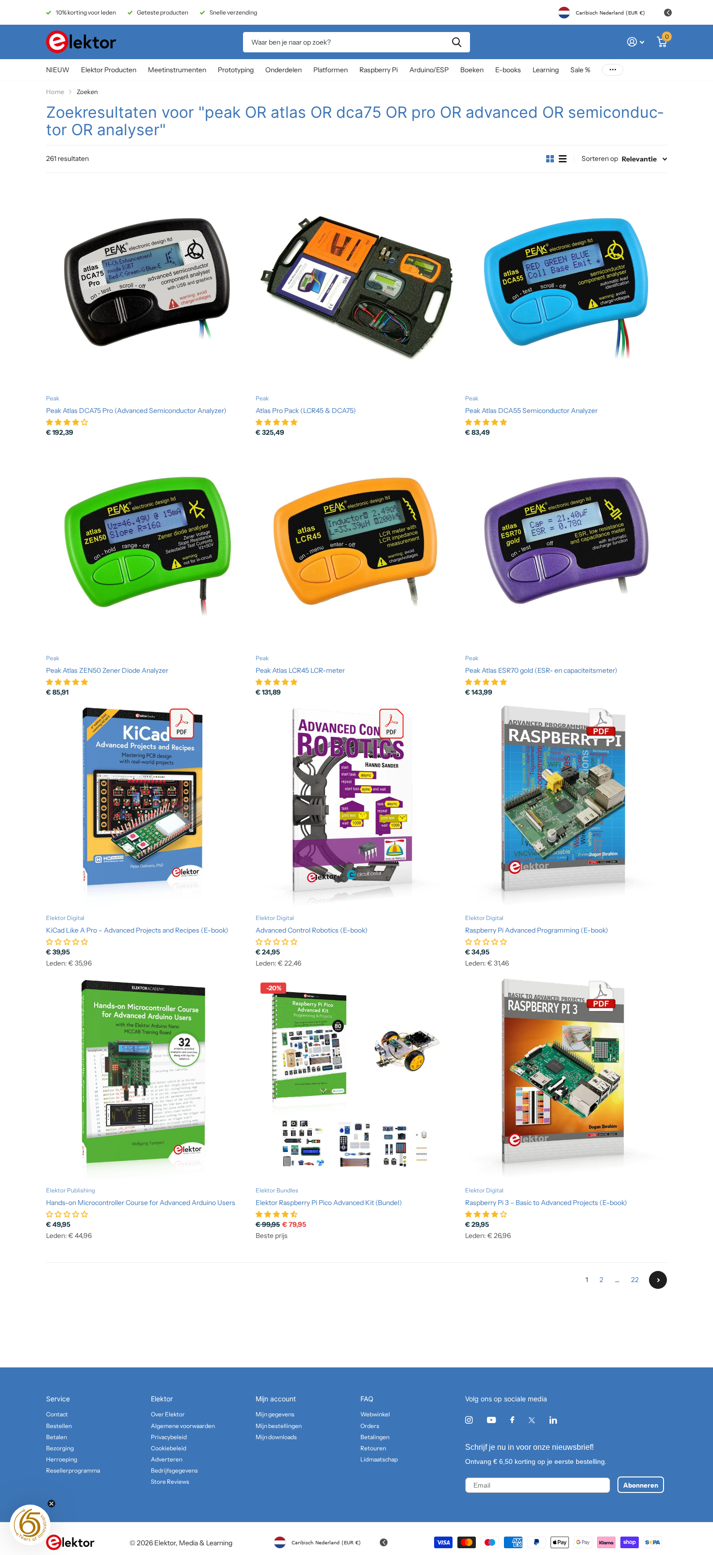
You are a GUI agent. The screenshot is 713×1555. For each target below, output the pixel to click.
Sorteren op (600, 158)
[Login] (636, 42)
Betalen (56, 1437)
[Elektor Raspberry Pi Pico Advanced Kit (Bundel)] (356, 1078)
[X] (532, 1420)
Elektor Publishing (70, 1190)
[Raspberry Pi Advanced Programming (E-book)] (566, 806)
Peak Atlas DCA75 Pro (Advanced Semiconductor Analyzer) (136, 410)
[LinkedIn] (553, 1420)
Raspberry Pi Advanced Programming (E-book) (536, 930)
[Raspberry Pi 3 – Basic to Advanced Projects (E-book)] (566, 1078)
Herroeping (61, 1459)
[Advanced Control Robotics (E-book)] (356, 806)
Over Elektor (168, 1414)
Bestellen (59, 1425)
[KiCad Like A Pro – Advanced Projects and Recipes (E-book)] (147, 806)
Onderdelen (283, 69)
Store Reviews (170, 1481)
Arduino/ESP (429, 69)
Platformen (330, 69)
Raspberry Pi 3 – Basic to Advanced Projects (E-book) (546, 1202)
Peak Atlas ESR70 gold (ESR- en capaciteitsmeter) (541, 670)
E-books (508, 69)
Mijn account (276, 1399)
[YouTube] (491, 1420)
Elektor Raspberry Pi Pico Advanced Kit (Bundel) (329, 1202)
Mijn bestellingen (279, 1425)
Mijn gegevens (275, 1414)
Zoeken (456, 42)
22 (635, 1279)
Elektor (162, 1399)
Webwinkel (375, 1414)
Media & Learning (205, 1543)
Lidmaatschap (379, 1459)
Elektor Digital (65, 917)
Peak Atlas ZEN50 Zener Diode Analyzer (107, 670)
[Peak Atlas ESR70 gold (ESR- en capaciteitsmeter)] (566, 546)
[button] (30, 1525)
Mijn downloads (276, 1437)
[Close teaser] (51, 1503)
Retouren (373, 1448)
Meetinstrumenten (177, 69)
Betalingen (374, 1437)
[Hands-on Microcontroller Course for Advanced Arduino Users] (147, 1078)
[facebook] (512, 1420)
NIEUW (57, 69)
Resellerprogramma (73, 1470)
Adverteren (166, 1459)
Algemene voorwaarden (183, 1425)
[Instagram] (468, 1420)
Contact (57, 1414)
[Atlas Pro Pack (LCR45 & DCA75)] (356, 286)
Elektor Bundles (277, 1190)
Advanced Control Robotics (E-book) (312, 930)
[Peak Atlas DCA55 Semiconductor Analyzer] (566, 286)
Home (55, 91)
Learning (546, 69)
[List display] (563, 159)
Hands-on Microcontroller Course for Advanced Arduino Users (140, 1202)
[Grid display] (550, 159)
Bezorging (60, 1448)
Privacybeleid (169, 1437)
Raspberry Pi (378, 69)
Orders (369, 1425)
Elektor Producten (108, 69)
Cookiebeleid (168, 1448)
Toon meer (612, 70)
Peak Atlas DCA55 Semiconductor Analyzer (531, 410)
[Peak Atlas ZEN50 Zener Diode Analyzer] (147, 546)
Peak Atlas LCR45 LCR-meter (300, 670)
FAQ (366, 1399)
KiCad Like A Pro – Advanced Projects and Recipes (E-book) (137, 930)
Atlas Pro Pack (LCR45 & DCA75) (306, 410)
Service (58, 1399)
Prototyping (236, 69)
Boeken (472, 69)
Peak (52, 398)
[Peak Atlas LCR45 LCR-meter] (356, 546)
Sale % (580, 69)
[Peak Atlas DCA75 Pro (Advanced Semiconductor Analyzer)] (147, 286)
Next (658, 1280)
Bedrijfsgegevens (174, 1470)
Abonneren (640, 1485)
